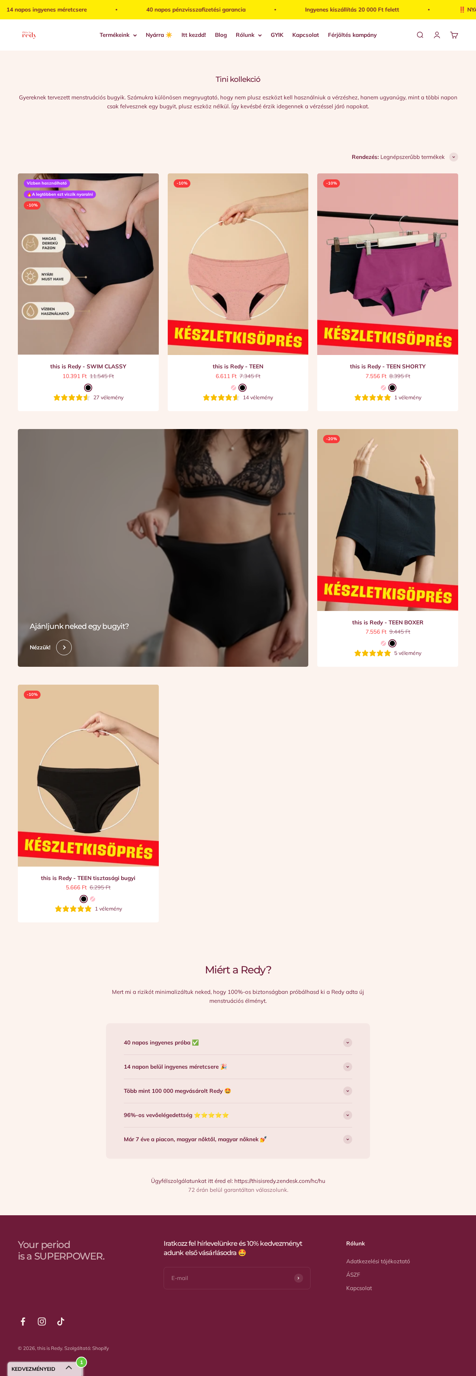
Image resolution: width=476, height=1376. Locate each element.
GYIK (277, 34)
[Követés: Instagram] (42, 1321)
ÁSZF (353, 1274)
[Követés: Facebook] (23, 1321)
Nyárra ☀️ (159, 34)
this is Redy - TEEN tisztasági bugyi (88, 877)
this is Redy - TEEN (238, 366)
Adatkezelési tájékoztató (378, 1261)
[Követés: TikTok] (61, 1321)
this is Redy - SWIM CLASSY (88, 366)
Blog (221, 34)
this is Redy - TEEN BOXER (388, 622)
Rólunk (245, 34)
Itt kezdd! (193, 34)
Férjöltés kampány (352, 34)
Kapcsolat (305, 34)
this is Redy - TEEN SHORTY (387, 366)
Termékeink (114, 34)
